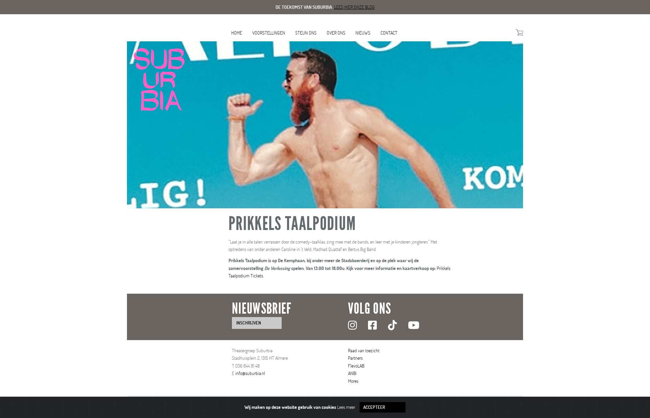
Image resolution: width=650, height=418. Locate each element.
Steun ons (306, 32)
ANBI (352, 373)
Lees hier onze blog (354, 7)
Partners (355, 358)
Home (236, 32)
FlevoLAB (356, 365)
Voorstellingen (268, 32)
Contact (389, 32)
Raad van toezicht (364, 350)
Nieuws (362, 32)
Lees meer (346, 407)
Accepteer (374, 407)
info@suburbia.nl (250, 373)
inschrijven (248, 323)
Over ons (336, 32)
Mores (353, 381)
